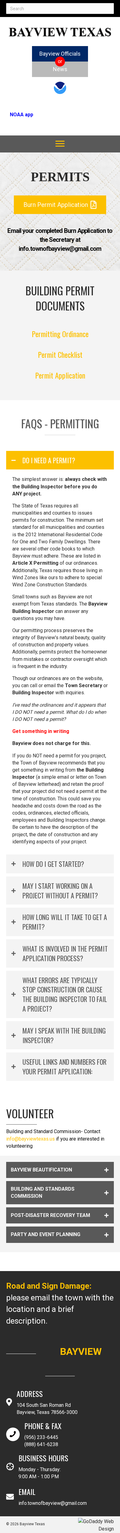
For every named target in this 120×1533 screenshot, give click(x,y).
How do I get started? (53, 864)
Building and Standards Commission (42, 1192)
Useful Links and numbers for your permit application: (64, 1066)
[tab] (60, 460)
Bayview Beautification (41, 1170)
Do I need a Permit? (48, 460)
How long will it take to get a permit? (64, 921)
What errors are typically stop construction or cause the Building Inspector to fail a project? (64, 994)
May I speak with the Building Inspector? (64, 1035)
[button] (60, 144)
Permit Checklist (60, 354)
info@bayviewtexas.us (30, 1139)
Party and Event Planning (45, 1234)
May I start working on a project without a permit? (60, 890)
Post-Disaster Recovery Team (50, 1215)
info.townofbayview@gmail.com (52, 1503)
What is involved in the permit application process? (65, 953)
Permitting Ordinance (60, 333)
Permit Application (60, 375)
